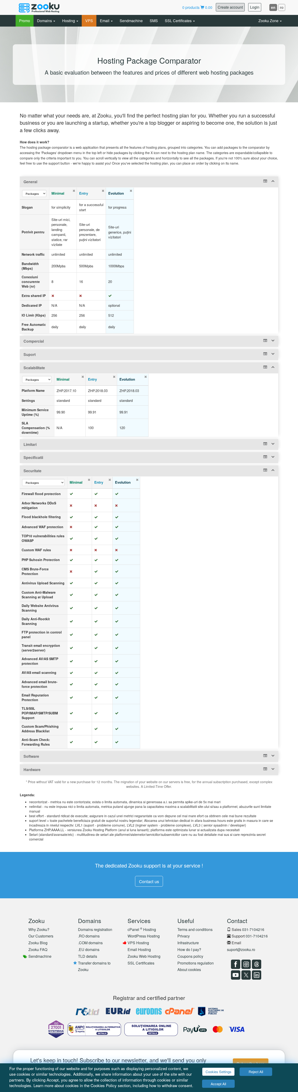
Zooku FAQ (37, 949)
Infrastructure (188, 942)
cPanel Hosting (142, 929)
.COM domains (90, 942)
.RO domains (89, 936)
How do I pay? (189, 949)
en (273, 7)
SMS (154, 20)
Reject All (256, 1071)
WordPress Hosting (144, 936)
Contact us (149, 881)
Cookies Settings (218, 1071)
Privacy (183, 936)
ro (282, 7)
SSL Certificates (179, 20)
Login (254, 7)
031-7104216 (253, 929)
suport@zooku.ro (241, 949)
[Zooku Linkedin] (256, 975)
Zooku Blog (37, 942)
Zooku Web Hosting (144, 956)
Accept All (218, 1083)
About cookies (189, 969)
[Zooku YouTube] (235, 975)
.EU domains (88, 949)
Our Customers (40, 936)
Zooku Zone (268, 20)
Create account (230, 7)
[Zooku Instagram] (245, 964)
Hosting (69, 20)
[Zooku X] (245, 975)
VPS (89, 20)
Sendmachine (131, 20)
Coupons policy (190, 956)
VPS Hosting (138, 942)
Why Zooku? (38, 929)
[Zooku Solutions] (39, 7)
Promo (24, 20)
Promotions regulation (195, 963)
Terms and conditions (195, 929)
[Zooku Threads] (256, 964)
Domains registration (95, 929)
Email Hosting (139, 949)
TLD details (87, 956)
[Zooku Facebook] (235, 964)
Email (105, 20)
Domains (45, 20)
